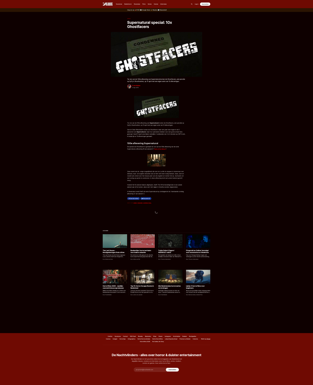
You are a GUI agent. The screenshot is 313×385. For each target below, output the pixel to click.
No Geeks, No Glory (158, 341)
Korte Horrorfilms (157, 339)
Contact (125, 336)
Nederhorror (128, 4)
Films (143, 4)
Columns (195, 339)
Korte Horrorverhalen (144, 339)
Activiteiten (176, 336)
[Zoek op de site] (191, 4)
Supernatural (147, 203)
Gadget (115, 339)
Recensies (137, 4)
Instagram (168, 336)
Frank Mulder (136, 85)
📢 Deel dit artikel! (133, 198)
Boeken (184, 336)
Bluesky (140, 336)
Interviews (163, 4)
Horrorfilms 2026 (145, 341)
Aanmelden (205, 4)
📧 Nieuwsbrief (146, 198)
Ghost (208, 339)
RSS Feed (133, 336)
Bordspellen (192, 336)
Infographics (131, 339)
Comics (108, 339)
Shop (154, 336)
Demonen (140, 203)
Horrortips (122, 339)
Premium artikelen (185, 339)
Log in (196, 4)
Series (150, 4)
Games (156, 4)
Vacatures (119, 4)
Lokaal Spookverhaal (171, 339)
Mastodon (148, 336)
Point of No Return (160, 149)
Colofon (110, 336)
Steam (160, 336)
